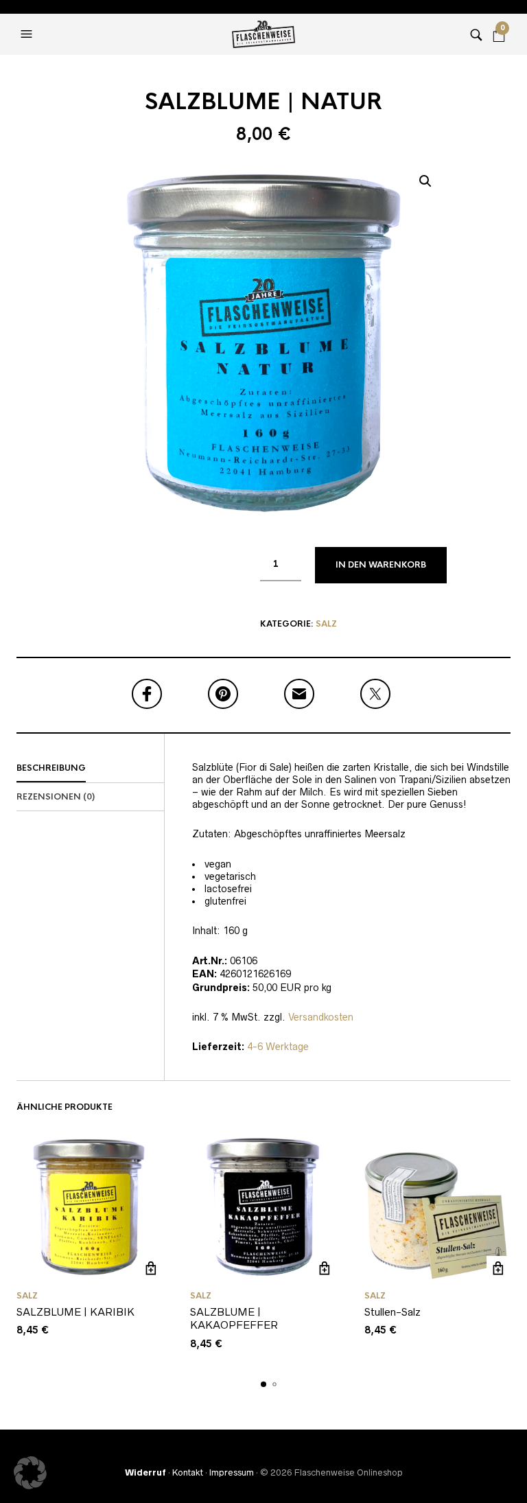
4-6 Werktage (278, 1046)
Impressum (231, 1472)
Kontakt (187, 1472)
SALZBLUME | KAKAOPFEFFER (234, 1318)
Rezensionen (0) (55, 796)
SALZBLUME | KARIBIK (75, 1312)
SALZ (326, 623)
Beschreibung (51, 767)
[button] (28, 34)
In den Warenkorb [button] (151, 1268)
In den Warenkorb (381, 564)
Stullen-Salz (392, 1312)
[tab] (90, 768)
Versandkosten (320, 1017)
